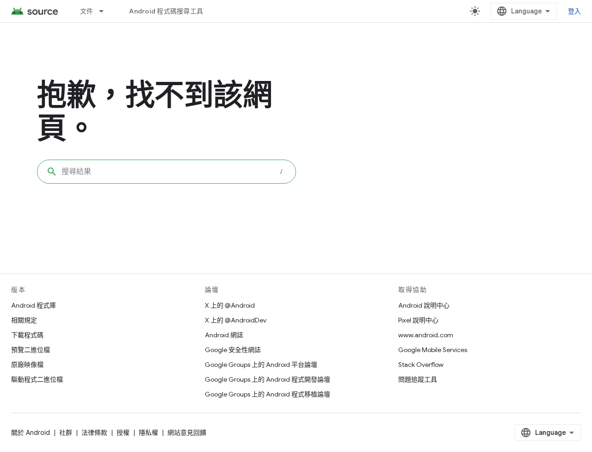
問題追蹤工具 (417, 379)
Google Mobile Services (432, 350)
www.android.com (425, 335)
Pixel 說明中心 (418, 320)
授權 (123, 432)
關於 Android (30, 432)
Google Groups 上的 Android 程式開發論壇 (267, 379)
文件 (86, 11)
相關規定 (24, 320)
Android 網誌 (224, 335)
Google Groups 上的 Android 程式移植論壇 (267, 394)
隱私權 (148, 432)
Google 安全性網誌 (233, 350)
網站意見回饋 (186, 432)
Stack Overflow (421, 364)
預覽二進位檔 (30, 350)
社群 (65, 432)
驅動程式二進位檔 (37, 379)
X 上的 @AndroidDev (235, 320)
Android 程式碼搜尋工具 (166, 11)
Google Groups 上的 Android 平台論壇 (261, 364)
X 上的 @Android (230, 305)
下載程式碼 (27, 335)
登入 (574, 11)
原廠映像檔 (27, 364)
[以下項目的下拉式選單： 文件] (105, 11)
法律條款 (94, 432)
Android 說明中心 (424, 305)
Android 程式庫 (33, 305)
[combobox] (166, 172)
